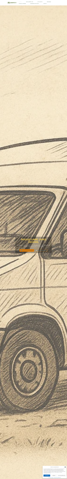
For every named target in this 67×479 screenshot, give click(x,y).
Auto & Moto (40, 1)
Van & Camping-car (29, 1)
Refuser (54, 475)
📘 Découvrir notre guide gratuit (27, 250)
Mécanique (49, 1)
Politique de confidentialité (57, 477)
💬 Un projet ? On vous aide (41, 250)
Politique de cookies (50, 477)
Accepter (46, 475)
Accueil (20, 1)
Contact (45, 3)
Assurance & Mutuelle (34, 3)
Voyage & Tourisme (22, 3)
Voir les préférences (61, 475)
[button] (65, 467)
